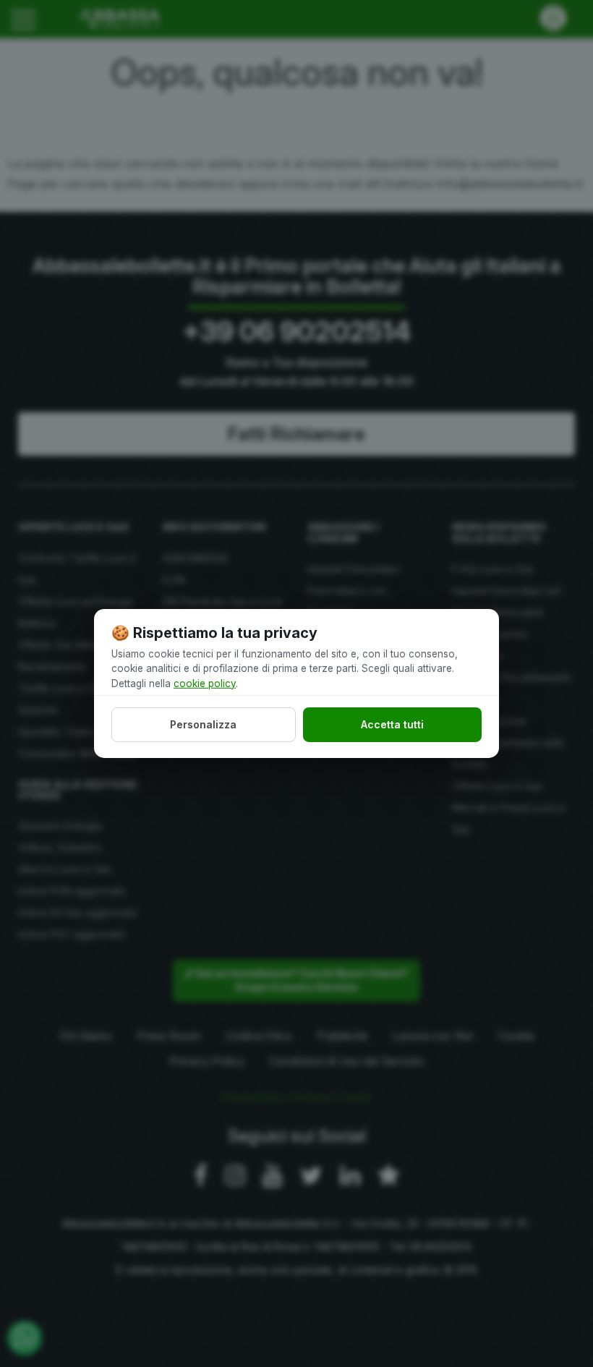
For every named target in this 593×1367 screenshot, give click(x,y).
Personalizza (203, 724)
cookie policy (205, 683)
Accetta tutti (392, 724)
